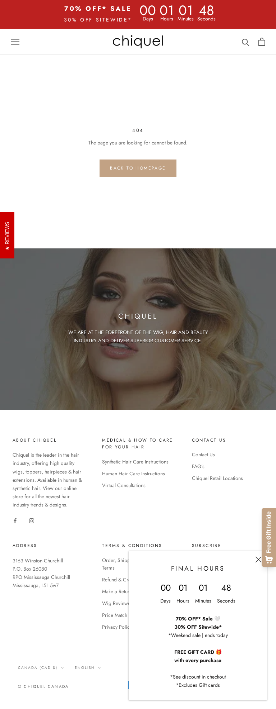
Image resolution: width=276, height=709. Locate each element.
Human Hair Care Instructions (133, 473)
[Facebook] (15, 520)
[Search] (245, 42)
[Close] (258, 559)
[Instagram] (31, 520)
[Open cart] (261, 42)
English (85, 667)
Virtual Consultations (124, 485)
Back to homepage (138, 168)
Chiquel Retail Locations (217, 478)
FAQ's (198, 466)
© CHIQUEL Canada (43, 686)
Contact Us (203, 454)
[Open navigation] (15, 42)
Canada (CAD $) (38, 667)
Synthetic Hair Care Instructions (135, 461)
